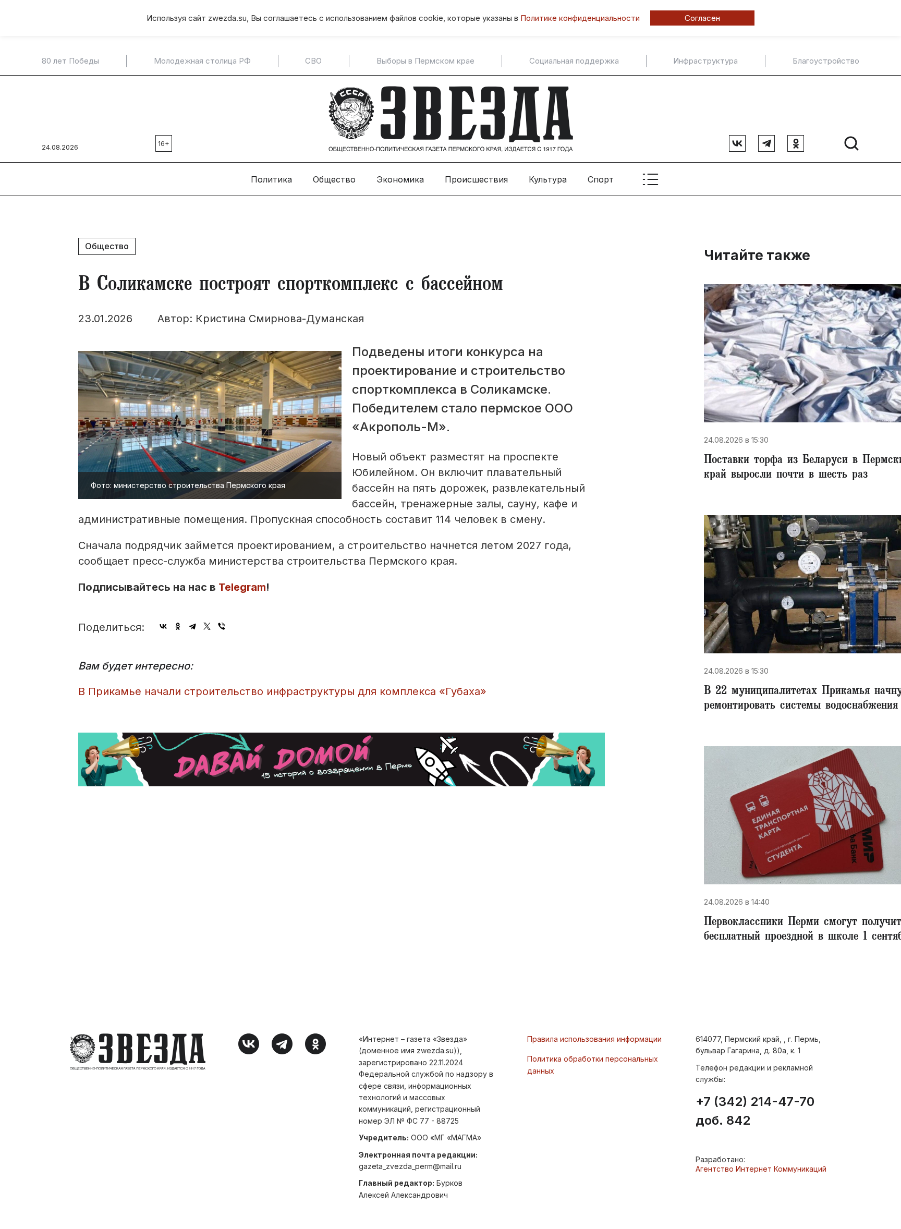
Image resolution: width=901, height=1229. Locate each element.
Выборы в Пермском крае (425, 61)
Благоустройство (826, 61)
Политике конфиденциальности (580, 18)
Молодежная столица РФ (202, 61)
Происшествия (476, 179)
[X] (207, 626)
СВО (313, 61)
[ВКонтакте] (163, 626)
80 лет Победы (70, 61)
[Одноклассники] (178, 626)
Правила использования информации (594, 1039)
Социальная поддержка (574, 61)
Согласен (702, 18)
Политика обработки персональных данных (592, 1064)
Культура (548, 179)
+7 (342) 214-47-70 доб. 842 (755, 1111)
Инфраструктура (705, 61)
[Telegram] (192, 626)
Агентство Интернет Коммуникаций (761, 1168)
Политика (271, 179)
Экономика (400, 179)
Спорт (601, 179)
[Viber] (221, 626)
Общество (334, 179)
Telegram (242, 587)
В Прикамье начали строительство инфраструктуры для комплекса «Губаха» (282, 691)
